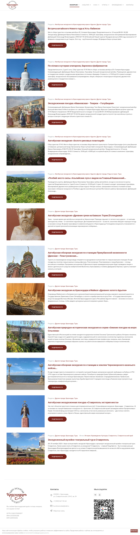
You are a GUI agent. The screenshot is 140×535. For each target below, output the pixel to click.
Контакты (129, 5)
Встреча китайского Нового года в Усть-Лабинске (74, 28)
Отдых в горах (112, 174)
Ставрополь (112, 435)
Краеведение (117, 5)
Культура (104, 435)
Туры (109, 24)
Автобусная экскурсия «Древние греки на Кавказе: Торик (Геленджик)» (85, 215)
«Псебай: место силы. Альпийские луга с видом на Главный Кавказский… (87, 178)
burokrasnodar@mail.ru (61, 506)
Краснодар (70, 211)
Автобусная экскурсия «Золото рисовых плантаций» (76, 140)
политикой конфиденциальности (37, 533)
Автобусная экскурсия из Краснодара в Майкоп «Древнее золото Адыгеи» (87, 290)
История (88, 435)
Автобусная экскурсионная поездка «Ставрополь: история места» (83, 402)
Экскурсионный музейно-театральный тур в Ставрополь (78, 439)
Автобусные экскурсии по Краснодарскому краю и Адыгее (75, 24)
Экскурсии (74, 5)
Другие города (101, 24)
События (85, 5)
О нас (95, 5)
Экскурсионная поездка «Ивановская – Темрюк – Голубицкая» (81, 103)
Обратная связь (59, 511)
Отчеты (105, 5)
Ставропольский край (125, 435)
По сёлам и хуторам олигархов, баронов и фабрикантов (77, 65)
